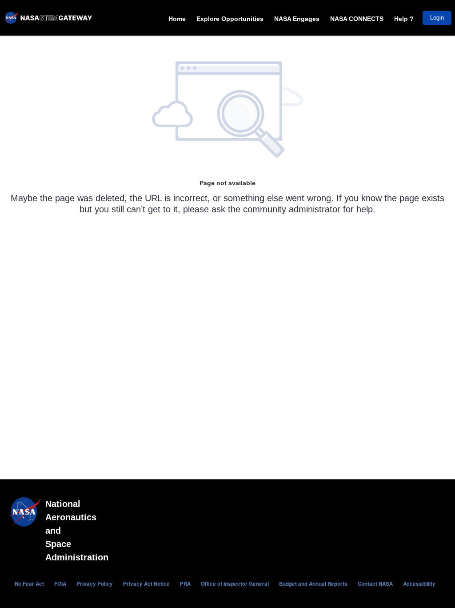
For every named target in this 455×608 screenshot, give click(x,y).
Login (437, 17)
